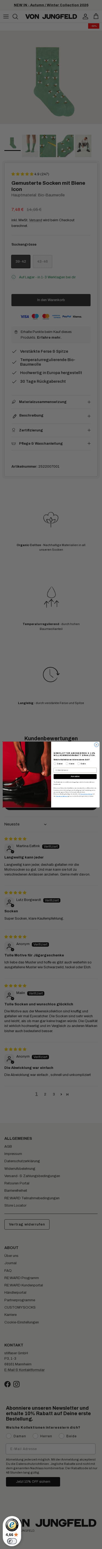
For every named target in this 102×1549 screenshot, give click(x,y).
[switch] (12, 1541)
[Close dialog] (96, 744)
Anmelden (75, 776)
